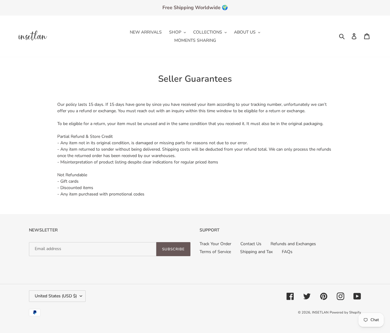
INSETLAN (320, 312)
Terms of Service (215, 252)
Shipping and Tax (256, 252)
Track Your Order (215, 244)
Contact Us (250, 244)
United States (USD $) (56, 296)
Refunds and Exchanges (293, 244)
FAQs (287, 252)
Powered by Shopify (345, 312)
